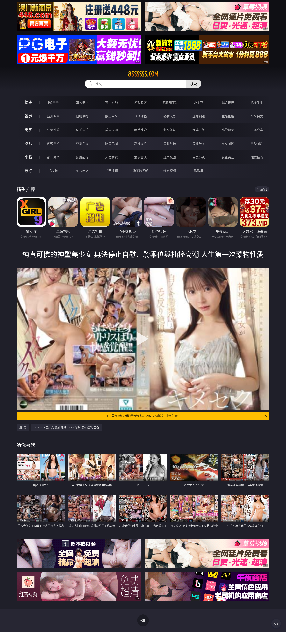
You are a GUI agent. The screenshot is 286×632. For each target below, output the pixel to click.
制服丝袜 (169, 130)
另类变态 (257, 130)
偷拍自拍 (82, 130)
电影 (28, 129)
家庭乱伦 (82, 157)
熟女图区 (228, 143)
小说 (28, 157)
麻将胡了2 (169, 102)
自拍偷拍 (82, 116)
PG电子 (53, 102)
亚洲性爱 (53, 130)
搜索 (193, 84)
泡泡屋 (198, 171)
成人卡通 (111, 130)
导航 (28, 170)
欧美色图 (111, 143)
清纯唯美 (198, 143)
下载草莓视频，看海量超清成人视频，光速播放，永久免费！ (143, 416)
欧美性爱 (140, 130)
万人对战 (111, 102)
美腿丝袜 (169, 143)
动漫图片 (140, 143)
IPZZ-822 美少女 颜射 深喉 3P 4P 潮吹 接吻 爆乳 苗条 (66, 427)
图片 (28, 143)
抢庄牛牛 (257, 102)
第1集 (22, 427)
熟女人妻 (169, 116)
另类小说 (198, 157)
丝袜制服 (198, 116)
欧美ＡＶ (111, 116)
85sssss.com (143, 74)
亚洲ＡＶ (53, 116)
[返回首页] (276, 623)
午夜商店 (82, 171)
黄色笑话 (228, 157)
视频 (28, 116)
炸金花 (198, 102)
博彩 (28, 102)
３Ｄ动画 (140, 116)
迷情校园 (169, 157)
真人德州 (82, 102)
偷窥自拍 (53, 143)
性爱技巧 (257, 157)
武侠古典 (140, 157)
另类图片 (257, 143)
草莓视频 (111, 171)
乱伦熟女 (228, 130)
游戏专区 (140, 102)
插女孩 (53, 171)
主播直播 (228, 116)
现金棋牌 (228, 102)
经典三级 (198, 130)
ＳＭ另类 (257, 116)
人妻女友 (111, 157)
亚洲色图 (82, 143)
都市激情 (53, 157)
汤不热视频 (140, 171)
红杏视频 (169, 171)
